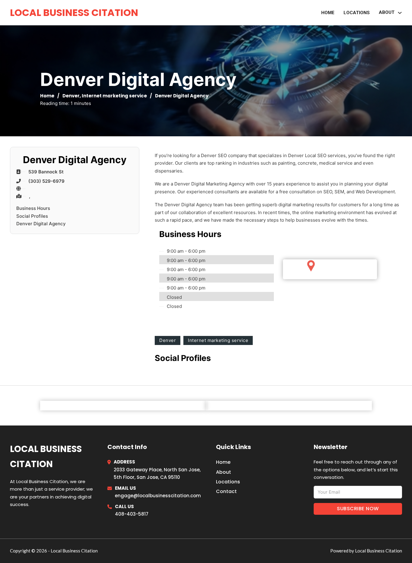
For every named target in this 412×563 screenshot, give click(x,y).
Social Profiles (32, 216)
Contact (226, 491)
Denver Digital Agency (41, 223)
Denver (71, 96)
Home (327, 12)
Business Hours (33, 208)
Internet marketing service (114, 96)
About (223, 472)
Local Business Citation (74, 12)
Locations (357, 12)
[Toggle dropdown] (400, 13)
